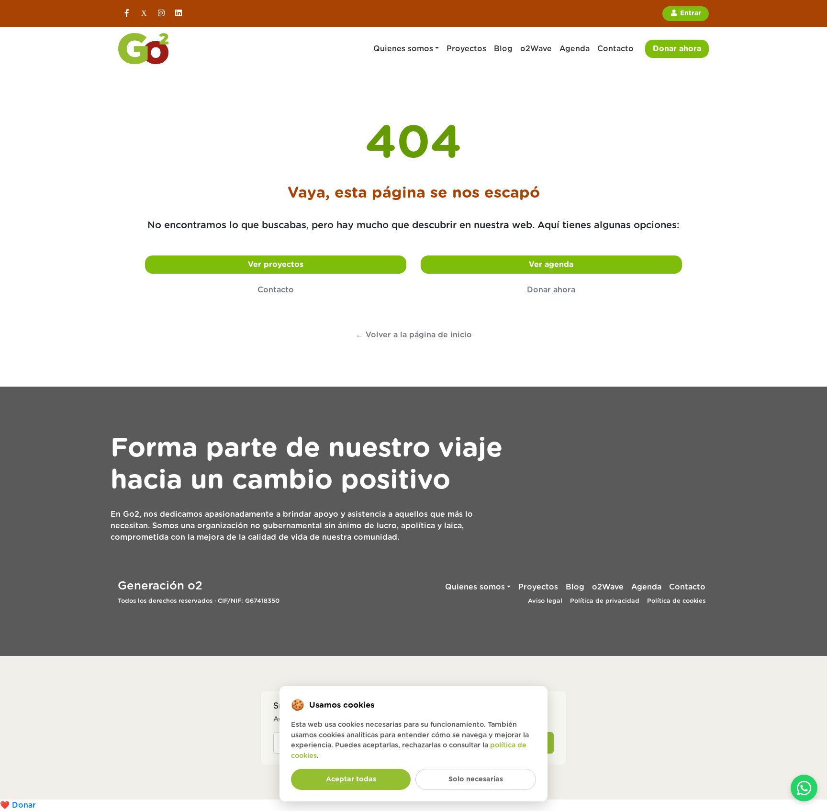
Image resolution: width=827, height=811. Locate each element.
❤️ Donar (18, 805)
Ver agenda (551, 264)
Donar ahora (677, 49)
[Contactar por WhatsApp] (804, 788)
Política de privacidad (604, 601)
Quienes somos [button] (403, 49)
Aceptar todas (351, 779)
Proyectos (466, 49)
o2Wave (536, 49)
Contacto (615, 49)
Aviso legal (545, 601)
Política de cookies (676, 601)
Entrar (689, 13)
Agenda (574, 49)
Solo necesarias (475, 779)
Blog (503, 49)
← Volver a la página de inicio (414, 335)
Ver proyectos (275, 264)
